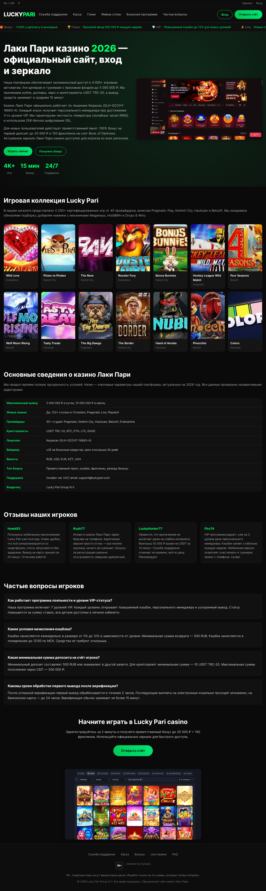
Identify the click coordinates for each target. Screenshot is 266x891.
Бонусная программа (142, 14)
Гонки (91, 14)
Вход (224, 14)
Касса (77, 14)
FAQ (175, 854)
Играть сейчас (18, 151)
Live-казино (159, 854)
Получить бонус (50, 151)
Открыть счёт (248, 14)
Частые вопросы (175, 14)
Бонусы (140, 854)
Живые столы (111, 14)
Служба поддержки (53, 14)
